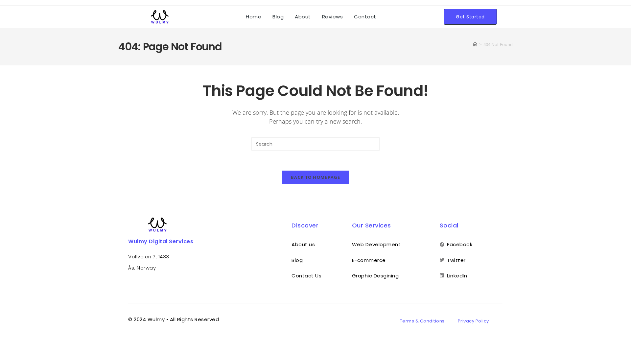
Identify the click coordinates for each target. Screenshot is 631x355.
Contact (365, 16)
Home (253, 16)
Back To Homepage (315, 177)
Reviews (332, 16)
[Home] (475, 44)
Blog (278, 16)
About (303, 16)
